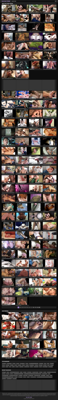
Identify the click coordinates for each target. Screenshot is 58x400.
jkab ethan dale (37, 375)
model (52, 365)
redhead (21, 375)
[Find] (55, 1)
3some (20, 365)
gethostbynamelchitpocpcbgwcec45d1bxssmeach (33, 373)
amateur (52, 363)
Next (39, 307)
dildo (14, 366)
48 (37, 307)
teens (48, 375)
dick (7, 366)
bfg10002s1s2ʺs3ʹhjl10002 (19, 373)
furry (16, 365)
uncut (8, 373)
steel (21, 372)
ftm (48, 363)
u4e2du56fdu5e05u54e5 (34, 363)
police (28, 365)
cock (4, 366)
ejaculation (36, 366)
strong (37, 365)
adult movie (27, 366)
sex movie (25, 375)
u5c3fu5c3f (10, 378)
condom (41, 365)
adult (45, 372)
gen (8, 372)
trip (49, 373)
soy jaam (15, 378)
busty (32, 366)
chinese (4, 363)
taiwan (41, 372)
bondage (41, 363)
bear (27, 363)
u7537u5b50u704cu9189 (15, 372)
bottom (12, 365)
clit (48, 365)
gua (51, 375)
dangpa (4, 372)
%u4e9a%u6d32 (5, 375)
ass (45, 363)
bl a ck (4, 373)
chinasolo (29, 372)
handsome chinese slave (52, 372)
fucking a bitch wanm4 (14, 375)
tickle (24, 365)
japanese (21, 366)
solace (25, 372)
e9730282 (43, 375)
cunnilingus (45, 366)
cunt (41, 366)
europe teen (31, 375)
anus (4, 365)
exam (12, 373)
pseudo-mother (35, 372)
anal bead (50, 366)
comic (17, 366)
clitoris (45, 365)
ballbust (4, 378)
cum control (45, 373)
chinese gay (10, 363)
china (14, 363)
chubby (8, 365)
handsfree (32, 365)
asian (18, 363)
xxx (10, 366)
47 (35, 307)
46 (33, 307)
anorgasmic (23, 363)
